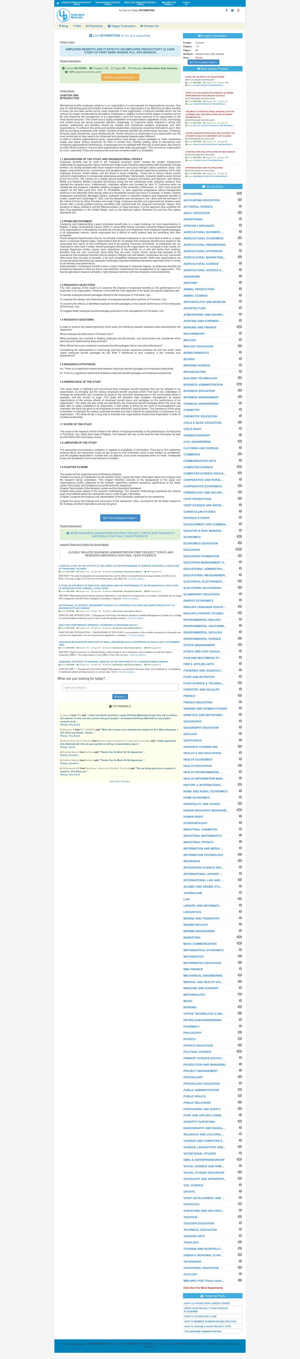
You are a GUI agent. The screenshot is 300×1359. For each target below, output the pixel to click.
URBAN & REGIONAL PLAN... (203, 1255)
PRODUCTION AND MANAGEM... (205, 1064)
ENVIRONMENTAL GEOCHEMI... (204, 626)
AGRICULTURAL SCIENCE (201, 264)
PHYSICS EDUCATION (198, 1045)
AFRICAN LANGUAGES (198, 226)
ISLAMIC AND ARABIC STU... (202, 887)
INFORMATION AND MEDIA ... (203, 848)
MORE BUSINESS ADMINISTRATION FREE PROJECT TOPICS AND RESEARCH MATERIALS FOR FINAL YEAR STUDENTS (122, 534)
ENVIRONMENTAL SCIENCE (202, 639)
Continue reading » (136, 578)
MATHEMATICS (193, 956)
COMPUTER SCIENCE (198, 467)
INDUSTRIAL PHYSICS (198, 842)
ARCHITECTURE (194, 308)
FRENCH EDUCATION (197, 702)
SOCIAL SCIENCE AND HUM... (203, 1166)
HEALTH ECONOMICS (198, 759)
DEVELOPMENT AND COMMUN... (205, 524)
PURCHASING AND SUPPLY (202, 1109)
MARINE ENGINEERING (199, 931)
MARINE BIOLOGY (195, 925)
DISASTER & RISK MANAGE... (203, 531)
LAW (186, 899)
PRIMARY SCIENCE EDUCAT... (203, 1058)
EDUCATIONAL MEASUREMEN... (205, 575)
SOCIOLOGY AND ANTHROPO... (204, 1179)
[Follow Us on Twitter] (232, 10)
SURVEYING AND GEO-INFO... (203, 1211)
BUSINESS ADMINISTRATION (203, 385)
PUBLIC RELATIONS (197, 1103)
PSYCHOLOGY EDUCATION (201, 1084)
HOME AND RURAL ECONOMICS (205, 791)
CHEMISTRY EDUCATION (200, 416)
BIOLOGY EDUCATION (198, 346)
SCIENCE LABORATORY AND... (204, 1147)
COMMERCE (191, 454)
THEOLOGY (191, 1242)
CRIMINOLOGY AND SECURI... (203, 492)
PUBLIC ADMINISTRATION (201, 1090)
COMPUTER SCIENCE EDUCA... (204, 473)
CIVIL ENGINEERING (197, 442)
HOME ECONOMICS (196, 798)
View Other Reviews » (120, 781)
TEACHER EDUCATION (198, 1223)
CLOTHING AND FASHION (200, 448)
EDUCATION (191, 550)
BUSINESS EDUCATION (199, 391)
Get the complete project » (120, 77)
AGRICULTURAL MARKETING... (204, 257)
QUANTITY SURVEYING (199, 1122)
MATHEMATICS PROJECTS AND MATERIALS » (211, 176)
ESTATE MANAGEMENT (199, 645)
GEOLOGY (190, 734)
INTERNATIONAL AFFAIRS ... (202, 874)
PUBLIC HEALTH (194, 1096)
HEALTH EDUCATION (197, 766)
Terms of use (150, 1346)
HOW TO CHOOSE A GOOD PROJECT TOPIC (207, 1326)
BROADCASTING (194, 372)
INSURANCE (191, 861)
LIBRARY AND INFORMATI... (202, 906)
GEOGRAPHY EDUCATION (201, 728)
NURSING (189, 1007)
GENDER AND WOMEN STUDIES (205, 709)
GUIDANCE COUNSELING (200, 747)
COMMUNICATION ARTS (199, 461)
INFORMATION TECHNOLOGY (203, 855)
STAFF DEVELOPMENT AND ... (203, 1198)
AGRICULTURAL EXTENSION (202, 251)
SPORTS (189, 1192)
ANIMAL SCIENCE (195, 296)
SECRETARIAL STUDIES (199, 1153)
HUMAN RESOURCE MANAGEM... (205, 810)
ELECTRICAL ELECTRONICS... (203, 581)
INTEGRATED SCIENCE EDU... (203, 867)
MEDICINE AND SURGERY (201, 988)
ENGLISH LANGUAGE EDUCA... (204, 607)
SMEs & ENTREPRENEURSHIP (204, 1160)
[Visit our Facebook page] (226, 10)
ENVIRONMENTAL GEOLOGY (202, 632)
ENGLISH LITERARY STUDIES (203, 613)
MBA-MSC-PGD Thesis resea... (203, 1281)
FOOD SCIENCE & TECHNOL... (203, 683)
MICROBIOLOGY (194, 995)
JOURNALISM (192, 893)
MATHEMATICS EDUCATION (202, 963)
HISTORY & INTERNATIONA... (203, 785)
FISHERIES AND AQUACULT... (203, 670)
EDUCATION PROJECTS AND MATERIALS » (210, 104)
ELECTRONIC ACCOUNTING (202, 588)
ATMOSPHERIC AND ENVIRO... (204, 315)
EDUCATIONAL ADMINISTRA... (203, 569)
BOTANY (189, 359)
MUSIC (187, 1001)
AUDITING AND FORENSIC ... (202, 321)
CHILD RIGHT (192, 429)
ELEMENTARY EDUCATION (201, 594)
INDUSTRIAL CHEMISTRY (200, 829)
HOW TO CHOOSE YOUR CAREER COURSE (207, 1303)
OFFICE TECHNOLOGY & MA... (203, 1014)
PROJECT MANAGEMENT (200, 1071)
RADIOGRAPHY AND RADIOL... (204, 1128)
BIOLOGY (189, 340)
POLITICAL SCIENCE (197, 1052)
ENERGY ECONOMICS (198, 600)
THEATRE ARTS (194, 1236)
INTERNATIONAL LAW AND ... (203, 880)
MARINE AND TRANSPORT (201, 918)
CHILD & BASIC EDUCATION (202, 423)
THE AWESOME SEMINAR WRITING (202, 1331)
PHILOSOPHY (192, 1033)
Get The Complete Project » (120, 518)
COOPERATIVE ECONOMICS (202, 486)
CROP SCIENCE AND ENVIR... (203, 505)
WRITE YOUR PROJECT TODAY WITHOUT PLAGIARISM (206, 1310)
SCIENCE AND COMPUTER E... (204, 1141)
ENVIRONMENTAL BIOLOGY (202, 620)
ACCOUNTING (192, 194)
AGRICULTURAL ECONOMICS (203, 238)
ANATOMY (190, 283)
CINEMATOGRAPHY (196, 435)
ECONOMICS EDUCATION (200, 543)
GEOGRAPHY (192, 721)
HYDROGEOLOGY (195, 823)
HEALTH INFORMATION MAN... (204, 778)
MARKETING (191, 937)
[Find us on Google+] (238, 10)
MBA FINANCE (193, 969)
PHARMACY (191, 1026)
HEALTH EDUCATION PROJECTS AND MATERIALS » (213, 144)
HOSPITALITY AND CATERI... (202, 804)
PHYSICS (189, 1039)
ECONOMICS (192, 537)
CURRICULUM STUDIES (199, 512)
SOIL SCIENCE (193, 1185)
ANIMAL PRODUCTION (198, 289)
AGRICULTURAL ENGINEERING (204, 245)
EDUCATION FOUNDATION (201, 556)
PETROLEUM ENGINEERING (202, 1020)
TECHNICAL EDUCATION (200, 1230)
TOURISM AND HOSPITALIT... (203, 1249)
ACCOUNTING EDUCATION (201, 200)
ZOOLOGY (190, 1274)
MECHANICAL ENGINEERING (203, 976)
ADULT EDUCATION (196, 213)
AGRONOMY (191, 276)
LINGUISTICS (192, 912)
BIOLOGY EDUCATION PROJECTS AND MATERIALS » (214, 125)
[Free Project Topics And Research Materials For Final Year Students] (58, 3)
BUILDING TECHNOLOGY (200, 378)
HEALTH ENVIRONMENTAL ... (203, 772)
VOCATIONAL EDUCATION (201, 1268)
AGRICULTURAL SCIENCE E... (203, 270)
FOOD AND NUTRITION (199, 677)
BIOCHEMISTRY (194, 334)
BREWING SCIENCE (196, 365)
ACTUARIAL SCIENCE (198, 207)
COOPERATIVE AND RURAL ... (203, 480)
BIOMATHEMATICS (196, 353)
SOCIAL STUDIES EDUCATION (203, 1173)
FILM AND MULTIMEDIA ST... (202, 658)
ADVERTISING (192, 219)
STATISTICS (191, 1204)
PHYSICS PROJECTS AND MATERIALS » (209, 85)
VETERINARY (192, 1262)
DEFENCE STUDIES (196, 518)
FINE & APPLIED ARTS (198, 664)
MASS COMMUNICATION (200, 944)
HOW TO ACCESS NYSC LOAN (200, 1316)
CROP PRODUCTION (197, 499)
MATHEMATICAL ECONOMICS (203, 950)
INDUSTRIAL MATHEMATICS (202, 836)
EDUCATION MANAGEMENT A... (204, 562)
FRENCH (189, 696)
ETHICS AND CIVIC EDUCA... (202, 651)
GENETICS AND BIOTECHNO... (204, 715)
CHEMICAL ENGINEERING (201, 404)
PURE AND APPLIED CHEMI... (203, 1115)
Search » (121, 696)
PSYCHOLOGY (193, 1077)
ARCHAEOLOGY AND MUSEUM (204, 302)
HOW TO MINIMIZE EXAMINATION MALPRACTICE (210, 1321)
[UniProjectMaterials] (87, 15)
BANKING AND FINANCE (200, 327)
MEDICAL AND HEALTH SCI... (203, 982)
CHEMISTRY (191, 410)
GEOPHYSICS (192, 740)
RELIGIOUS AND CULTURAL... (203, 1134)
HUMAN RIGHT (193, 817)
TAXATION (190, 1217)
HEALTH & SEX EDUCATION (202, 753)
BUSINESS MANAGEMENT (201, 397)
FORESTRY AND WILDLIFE (201, 689)
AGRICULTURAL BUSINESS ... (203, 232)
